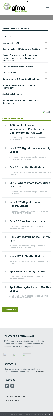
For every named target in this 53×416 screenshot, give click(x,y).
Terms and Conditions (16, 396)
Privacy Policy (12, 400)
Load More (10, 310)
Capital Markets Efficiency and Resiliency (21, 49)
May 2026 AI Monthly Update (26, 256)
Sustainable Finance (12, 94)
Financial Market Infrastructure (17, 67)
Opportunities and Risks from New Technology (18, 86)
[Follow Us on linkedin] (7, 386)
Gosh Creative (46, 414)
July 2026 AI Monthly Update (26, 167)
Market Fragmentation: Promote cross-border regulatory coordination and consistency (21, 58)
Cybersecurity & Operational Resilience (21, 79)
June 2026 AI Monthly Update (27, 221)
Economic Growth (10, 43)
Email (41, 372)
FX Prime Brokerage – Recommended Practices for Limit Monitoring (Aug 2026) (26, 129)
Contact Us (32, 372)
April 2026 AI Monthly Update (27, 271)
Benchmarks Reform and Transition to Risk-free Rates (20, 101)
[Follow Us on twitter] (12, 386)
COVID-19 (6, 37)
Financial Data (9, 73)
